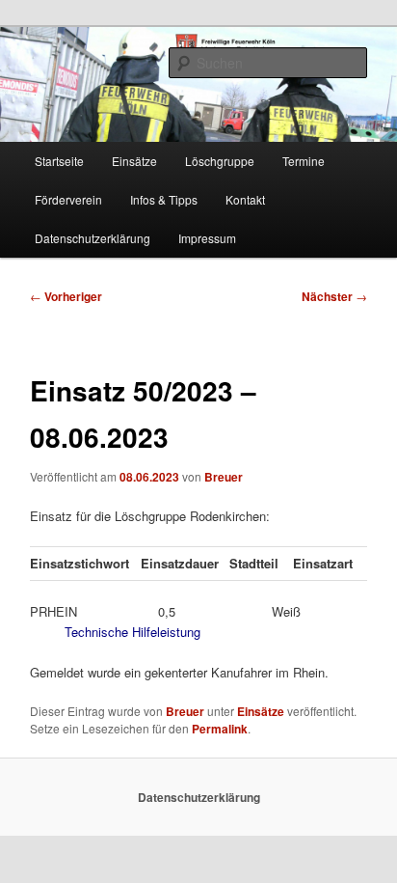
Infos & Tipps (164, 199)
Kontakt (245, 199)
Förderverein (68, 199)
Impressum (207, 238)
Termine (303, 160)
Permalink (220, 728)
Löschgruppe (219, 160)
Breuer (223, 476)
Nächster (334, 296)
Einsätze (134, 160)
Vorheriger (66, 296)
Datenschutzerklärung (92, 238)
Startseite (59, 160)
